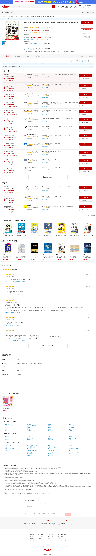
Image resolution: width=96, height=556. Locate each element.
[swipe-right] (93, 229)
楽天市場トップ (4, 16)
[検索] (53, 6)
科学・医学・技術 (22, 16)
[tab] (7, 56)
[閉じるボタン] (94, 19)
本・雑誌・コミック (13, 16)
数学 (28, 16)
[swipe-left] (2, 229)
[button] (63, 6)
